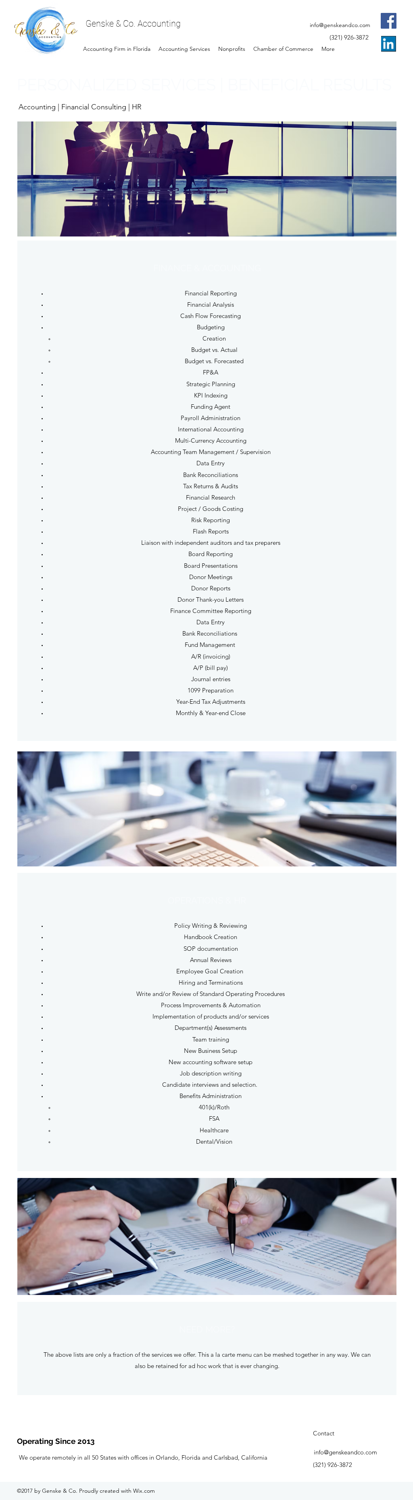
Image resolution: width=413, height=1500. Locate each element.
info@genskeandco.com (340, 25)
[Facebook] (388, 21)
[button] (206, 178)
